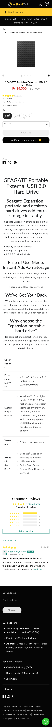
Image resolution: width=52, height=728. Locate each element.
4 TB (27, 115)
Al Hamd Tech (23, 719)
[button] (8, 96)
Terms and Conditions (32, 707)
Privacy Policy (19, 710)
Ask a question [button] (26, 531)
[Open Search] (4, 12)
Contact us (7, 710)
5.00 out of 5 (33, 504)
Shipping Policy (9, 714)
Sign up (12, 610)
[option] (26, 21)
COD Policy (16, 707)
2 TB (17, 115)
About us (6, 707)
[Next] (48, 75)
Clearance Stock (39, 714)
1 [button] (21, 76)
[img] (9, 547)
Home (5, 29)
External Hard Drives (15, 102)
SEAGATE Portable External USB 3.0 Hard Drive (22, 32)
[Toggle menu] (4, 4)
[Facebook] (4, 696)
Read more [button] (38, 568)
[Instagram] (8, 696)
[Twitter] (12, 696)
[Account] (40, 3)
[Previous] (3, 75)
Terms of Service (24, 714)
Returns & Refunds (34, 710)
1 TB (7, 115)
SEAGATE (9, 98)
